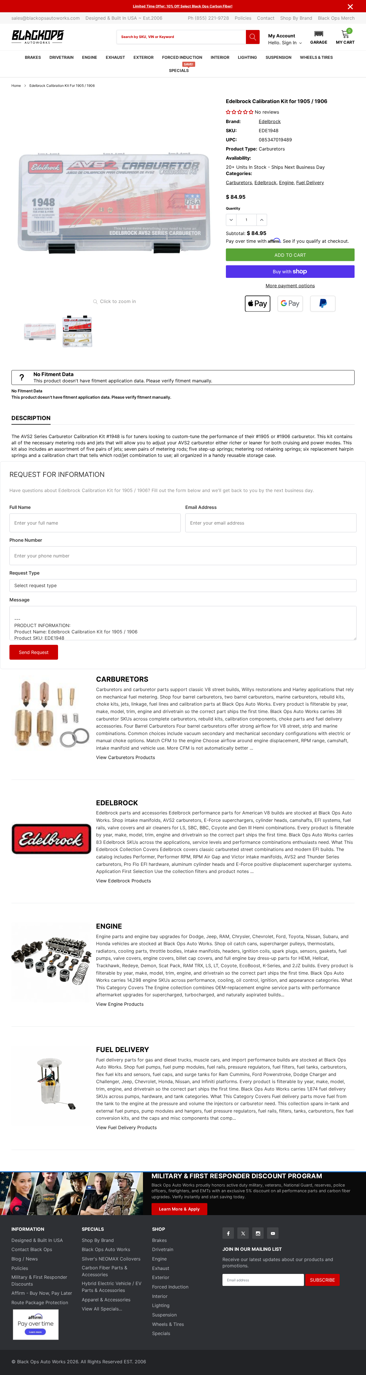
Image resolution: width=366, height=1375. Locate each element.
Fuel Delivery (310, 182)
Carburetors (239, 182)
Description (31, 418)
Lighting (247, 57)
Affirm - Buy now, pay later (41, 1293)
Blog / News (24, 1259)
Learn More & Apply (179, 1209)
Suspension (278, 57)
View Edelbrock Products (123, 881)
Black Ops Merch (336, 18)
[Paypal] (323, 304)
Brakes (33, 57)
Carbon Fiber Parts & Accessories (104, 1271)
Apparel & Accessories (106, 1299)
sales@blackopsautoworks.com (45, 18)
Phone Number (25, 540)
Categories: (239, 173)
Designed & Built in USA (37, 1240)
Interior (220, 57)
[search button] (253, 37)
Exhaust (115, 57)
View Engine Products (120, 1004)
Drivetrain (61, 57)
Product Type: (241, 149)
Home (16, 85)
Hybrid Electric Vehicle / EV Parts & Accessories (112, 1286)
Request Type (24, 573)
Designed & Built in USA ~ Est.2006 (123, 18)
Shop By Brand (296, 18)
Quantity (233, 208)
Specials (179, 70)
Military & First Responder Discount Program (237, 1176)
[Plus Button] (261, 220)
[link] (40, 331)
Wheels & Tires (316, 57)
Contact (265, 18)
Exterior (144, 57)
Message (19, 600)
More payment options (290, 285)
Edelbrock (270, 121)
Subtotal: (235, 233)
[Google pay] (290, 304)
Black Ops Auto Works (106, 1249)
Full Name (20, 507)
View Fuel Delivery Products (126, 1127)
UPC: (231, 139)
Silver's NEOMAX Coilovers (111, 1259)
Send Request (34, 652)
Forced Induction (182, 57)
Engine (89, 57)
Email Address (201, 507)
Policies (243, 18)
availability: (238, 158)
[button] (318, 36)
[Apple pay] (257, 304)
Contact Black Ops (31, 1249)
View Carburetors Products (125, 757)
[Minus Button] (231, 220)
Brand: (233, 121)
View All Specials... (102, 1309)
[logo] (37, 37)
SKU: (231, 130)
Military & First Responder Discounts (39, 1280)
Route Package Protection (39, 1302)
